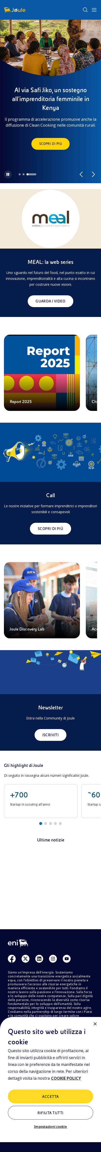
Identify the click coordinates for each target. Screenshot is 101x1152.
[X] (25, 959)
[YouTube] (67, 959)
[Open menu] (94, 10)
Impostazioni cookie (50, 1126)
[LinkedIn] (39, 959)
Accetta (50, 1097)
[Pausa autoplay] (8, 174)
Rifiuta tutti (50, 1113)
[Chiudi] (95, 1023)
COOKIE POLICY (66, 1078)
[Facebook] (12, 959)
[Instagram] (53, 959)
